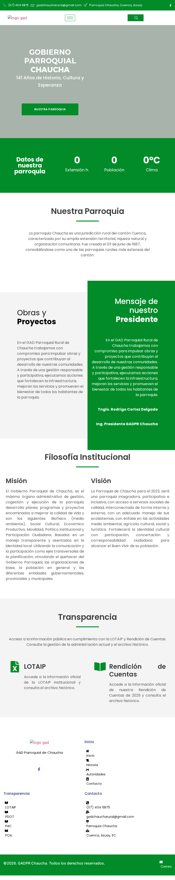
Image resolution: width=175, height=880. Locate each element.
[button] (136, 17)
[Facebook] (170, 5)
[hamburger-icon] (70, 18)
